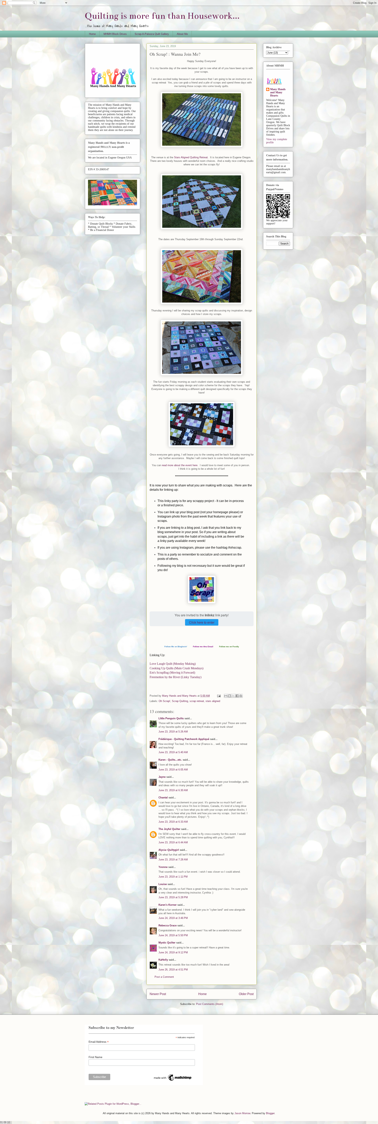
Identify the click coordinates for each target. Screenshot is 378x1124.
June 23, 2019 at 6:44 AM (173, 842)
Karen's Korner (167, 904)
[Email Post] (218, 695)
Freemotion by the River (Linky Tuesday (175, 677)
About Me (182, 33)
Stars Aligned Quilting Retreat (191, 157)
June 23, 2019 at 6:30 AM (173, 790)
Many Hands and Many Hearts (277, 92)
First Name (95, 1057)
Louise (162, 884)
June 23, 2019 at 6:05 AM (173, 769)
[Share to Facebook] (237, 696)
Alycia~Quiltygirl (168, 849)
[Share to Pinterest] (241, 696)
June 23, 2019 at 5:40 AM (173, 752)
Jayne (162, 776)
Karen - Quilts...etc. (170, 759)
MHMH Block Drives (115, 33)
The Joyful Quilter (169, 829)
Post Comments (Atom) (209, 1004)
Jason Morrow (242, 1113)
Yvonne (163, 867)
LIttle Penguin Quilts (171, 718)
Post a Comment (164, 976)
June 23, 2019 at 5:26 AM (173, 731)
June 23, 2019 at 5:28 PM (173, 897)
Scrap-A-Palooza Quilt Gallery (152, 33)
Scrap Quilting (180, 701)
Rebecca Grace (167, 925)
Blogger (270, 1113)
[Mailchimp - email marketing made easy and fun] (173, 1080)
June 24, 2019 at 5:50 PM (173, 935)
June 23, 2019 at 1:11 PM (173, 876)
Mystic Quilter (166, 942)
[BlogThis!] (230, 696)
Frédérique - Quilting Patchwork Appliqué (183, 739)
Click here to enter (201, 622)
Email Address (99, 1042)
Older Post (246, 994)
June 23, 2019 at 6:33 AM (173, 821)
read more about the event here (179, 465)
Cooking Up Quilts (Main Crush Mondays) (176, 668)
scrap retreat (197, 701)
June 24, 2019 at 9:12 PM (173, 952)
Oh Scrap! (164, 701)
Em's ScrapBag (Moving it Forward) (172, 672)
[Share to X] (233, 696)
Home (92, 33)
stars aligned (213, 701)
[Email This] (226, 696)
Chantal (163, 797)
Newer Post (158, 994)
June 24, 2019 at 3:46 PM (173, 918)
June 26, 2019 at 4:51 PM (173, 969)
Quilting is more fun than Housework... (162, 16)
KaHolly (163, 959)
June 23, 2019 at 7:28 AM (173, 859)
